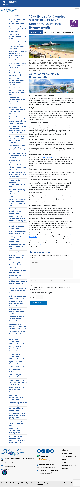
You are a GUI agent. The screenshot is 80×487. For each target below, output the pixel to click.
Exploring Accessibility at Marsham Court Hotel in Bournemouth (18, 175)
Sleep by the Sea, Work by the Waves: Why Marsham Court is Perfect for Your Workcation (18, 56)
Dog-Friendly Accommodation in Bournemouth (16, 397)
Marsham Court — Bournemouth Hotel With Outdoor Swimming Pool (17, 219)
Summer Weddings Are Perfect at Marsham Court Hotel (17, 423)
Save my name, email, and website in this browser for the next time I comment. (51, 288)
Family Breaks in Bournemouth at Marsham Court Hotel (16, 356)
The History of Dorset (16, 252)
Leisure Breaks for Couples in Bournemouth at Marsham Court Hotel (17, 326)
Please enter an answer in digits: (41, 293)
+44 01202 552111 (11, 2)
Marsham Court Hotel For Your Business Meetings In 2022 (16, 431)
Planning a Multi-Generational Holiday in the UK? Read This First (17, 73)
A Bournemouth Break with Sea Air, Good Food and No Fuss (17, 29)
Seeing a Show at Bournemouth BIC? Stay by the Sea (17, 36)
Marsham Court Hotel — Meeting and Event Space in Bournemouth (18, 382)
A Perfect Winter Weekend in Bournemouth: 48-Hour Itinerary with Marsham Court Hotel (17, 165)
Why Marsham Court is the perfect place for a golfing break (17, 416)
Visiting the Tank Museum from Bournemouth (15, 239)
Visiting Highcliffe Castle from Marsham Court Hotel (18, 283)
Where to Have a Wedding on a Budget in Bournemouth (17, 226)
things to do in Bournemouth (43, 245)
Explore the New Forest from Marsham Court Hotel (17, 334)
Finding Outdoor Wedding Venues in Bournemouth (15, 211)
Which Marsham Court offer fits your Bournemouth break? (17, 21)
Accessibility (74, 25)
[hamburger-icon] (60, 3)
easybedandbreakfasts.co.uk (47, 467)
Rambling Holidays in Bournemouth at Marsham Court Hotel (16, 319)
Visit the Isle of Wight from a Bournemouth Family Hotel (16, 311)
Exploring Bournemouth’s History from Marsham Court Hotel (18, 291)
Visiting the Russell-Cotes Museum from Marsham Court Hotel (16, 304)
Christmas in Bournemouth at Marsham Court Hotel (16, 341)
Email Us (8, 4)
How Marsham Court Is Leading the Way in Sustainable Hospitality (17, 148)
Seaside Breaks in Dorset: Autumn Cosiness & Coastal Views (18, 65)
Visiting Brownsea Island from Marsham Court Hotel (18, 247)
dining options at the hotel (50, 158)
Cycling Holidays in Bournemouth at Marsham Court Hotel (16, 364)
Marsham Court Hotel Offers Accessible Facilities (16, 390)
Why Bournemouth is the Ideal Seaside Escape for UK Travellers (17, 155)
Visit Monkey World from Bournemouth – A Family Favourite (17, 265)
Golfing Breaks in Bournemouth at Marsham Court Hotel (16, 349)
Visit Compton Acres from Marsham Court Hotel (16, 257)
